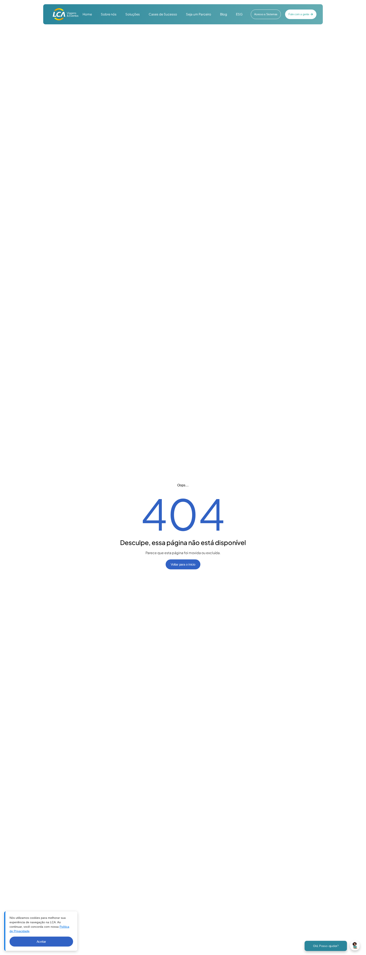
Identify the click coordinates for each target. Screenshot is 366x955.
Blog (223, 14)
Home (87, 14)
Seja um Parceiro (198, 14)
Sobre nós (108, 14)
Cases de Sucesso (163, 14)
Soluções (132, 14)
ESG (239, 14)
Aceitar (41, 941)
